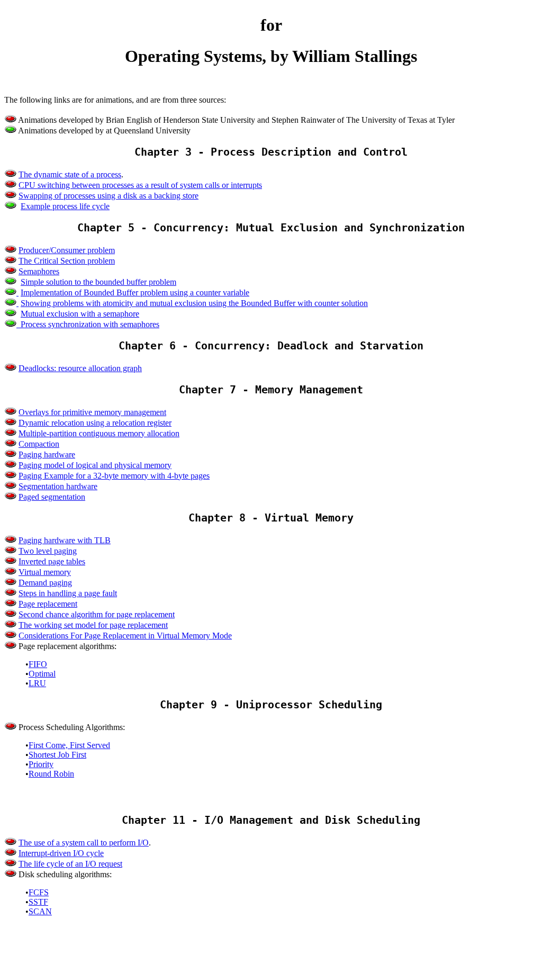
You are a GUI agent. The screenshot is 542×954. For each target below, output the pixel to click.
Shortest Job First (57, 754)
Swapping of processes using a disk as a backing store (108, 195)
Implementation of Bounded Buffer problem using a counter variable (135, 292)
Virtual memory (45, 572)
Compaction (39, 443)
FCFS (39, 892)
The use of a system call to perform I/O (84, 842)
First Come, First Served (69, 745)
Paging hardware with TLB (65, 540)
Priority (41, 764)
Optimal (42, 673)
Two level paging (48, 550)
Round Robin (51, 773)
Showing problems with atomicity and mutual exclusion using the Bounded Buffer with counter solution (194, 303)
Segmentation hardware (58, 486)
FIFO (38, 664)
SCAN (40, 911)
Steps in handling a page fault (68, 593)
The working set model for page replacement (93, 624)
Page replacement (48, 603)
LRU (37, 683)
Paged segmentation (52, 496)
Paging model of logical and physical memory (95, 465)
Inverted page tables (52, 561)
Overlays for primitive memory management (92, 412)
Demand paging (45, 582)
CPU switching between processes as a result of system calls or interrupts (140, 185)
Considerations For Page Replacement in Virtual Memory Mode (125, 635)
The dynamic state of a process (70, 174)
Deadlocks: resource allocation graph (80, 368)
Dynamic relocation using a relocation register (95, 422)
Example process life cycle (65, 206)
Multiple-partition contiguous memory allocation (99, 433)
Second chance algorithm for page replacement (97, 614)
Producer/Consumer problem (67, 250)
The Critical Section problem (67, 260)
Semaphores (39, 271)
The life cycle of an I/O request (70, 863)
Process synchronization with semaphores (90, 324)
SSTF (38, 901)
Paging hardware (47, 454)
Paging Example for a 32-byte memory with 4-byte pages (114, 475)
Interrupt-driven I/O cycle (61, 853)
